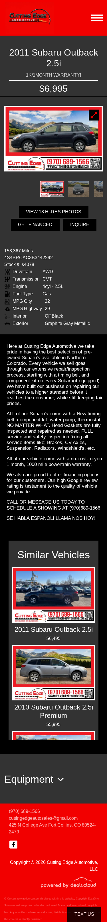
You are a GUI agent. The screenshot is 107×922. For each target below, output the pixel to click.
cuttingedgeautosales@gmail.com (43, 818)
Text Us (84, 914)
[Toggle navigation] (97, 18)
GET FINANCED (35, 224)
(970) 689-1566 (24, 811)
